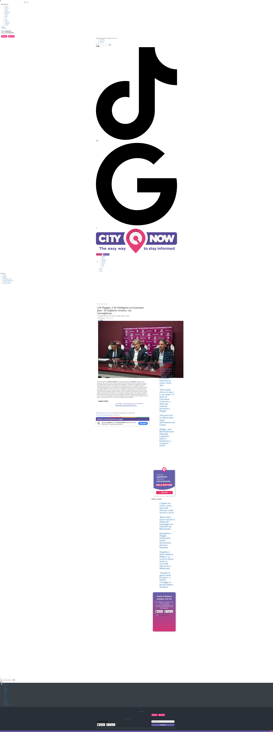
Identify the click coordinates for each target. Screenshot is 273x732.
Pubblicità (7, 22)
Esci (272, 731)
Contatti (6, 25)
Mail (125, 718)
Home (6, 6)
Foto (6, 19)
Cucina (6, 15)
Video (6, 20)
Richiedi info (141, 711)
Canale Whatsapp (108, 413)
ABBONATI (4, 36)
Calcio (105, 304)
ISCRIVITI (163, 725)
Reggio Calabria (112, 415)
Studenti (7, 13)
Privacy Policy (7, 705)
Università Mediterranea (8, 280)
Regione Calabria (7, 283)
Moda (6, 16)
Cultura (6, 10)
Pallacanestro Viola (7, 279)
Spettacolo (7, 12)
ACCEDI (12, 36)
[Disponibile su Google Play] (168, 611)
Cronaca (5, 276)
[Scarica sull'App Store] (159, 611)
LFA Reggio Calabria (100, 415)
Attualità (7, 8)
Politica (4, 274)
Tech (6, 17)
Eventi (101, 268)
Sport (6, 9)
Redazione (7, 23)
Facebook (128, 718)
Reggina (5, 277)
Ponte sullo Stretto (7, 282)
